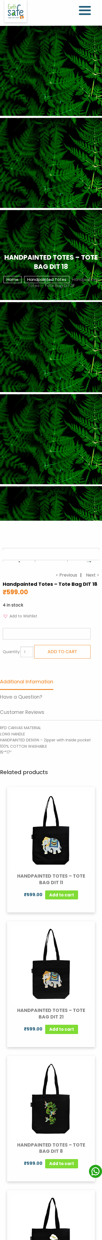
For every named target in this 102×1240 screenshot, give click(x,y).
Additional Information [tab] (26, 681)
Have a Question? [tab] (21, 697)
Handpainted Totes (46, 279)
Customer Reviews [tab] (22, 712)
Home (12, 279)
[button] (20, 616)
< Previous (66, 575)
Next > (92, 575)
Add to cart (62, 651)
